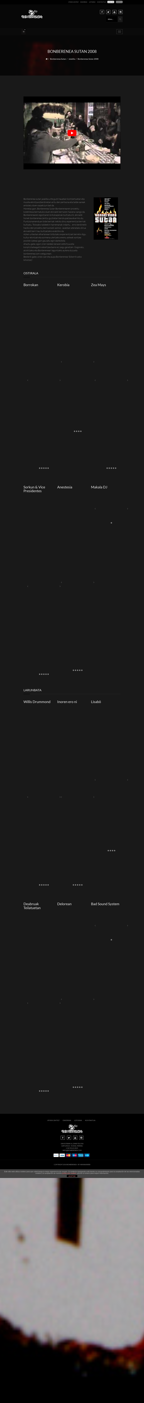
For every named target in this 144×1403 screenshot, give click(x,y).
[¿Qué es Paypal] (56, 1155)
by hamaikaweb (84, 1164)
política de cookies (69, 1173)
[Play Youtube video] (72, 133)
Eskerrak (83, 2)
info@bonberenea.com (72, 1150)
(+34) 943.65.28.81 (72, 1148)
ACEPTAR (72, 1176)
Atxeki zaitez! (73, 2)
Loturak (92, 2)
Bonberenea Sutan (58, 59)
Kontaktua (101, 2)
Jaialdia (71, 59)
